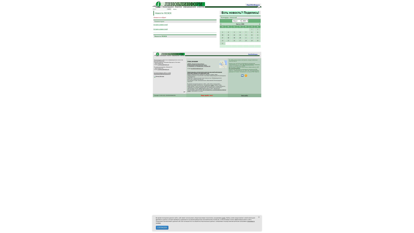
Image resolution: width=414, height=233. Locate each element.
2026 (242, 24)
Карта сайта (244, 95)
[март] (220, 24)
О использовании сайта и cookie (162, 72)
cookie (212, 85)
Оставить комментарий (160, 24)
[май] (259, 24)
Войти (174, 9)
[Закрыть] (259, 217)
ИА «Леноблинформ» (248, 64)
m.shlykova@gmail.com (163, 64)
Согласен (162, 227)
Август (238, 24)
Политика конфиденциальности (162, 74)
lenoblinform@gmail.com (197, 68)
